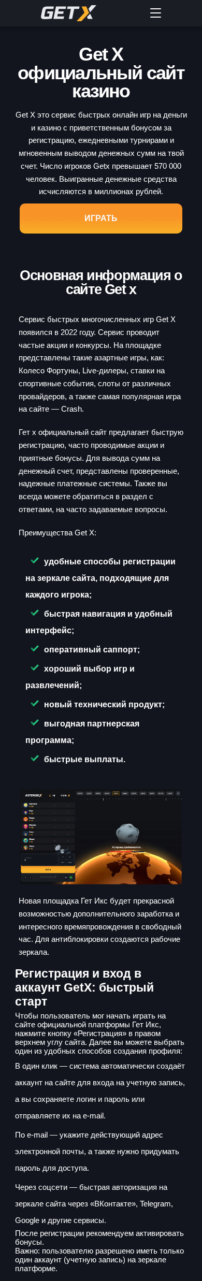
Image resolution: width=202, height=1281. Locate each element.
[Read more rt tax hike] (87, 13)
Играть (101, 218)
